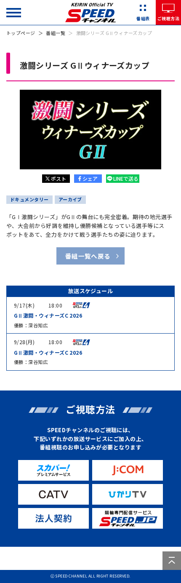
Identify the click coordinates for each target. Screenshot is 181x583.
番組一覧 (55, 32)
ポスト (58, 178)
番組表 (142, 18)
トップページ (20, 32)
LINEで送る (125, 178)
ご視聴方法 (168, 18)
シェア (90, 178)
